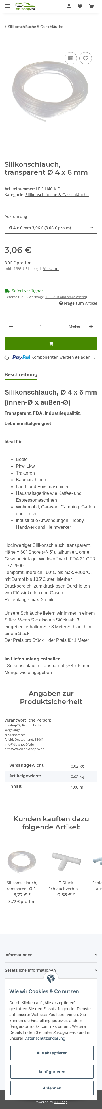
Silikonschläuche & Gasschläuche (57, 194)
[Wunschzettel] (80, 6)
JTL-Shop (60, 1101)
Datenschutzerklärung (44, 1038)
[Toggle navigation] (7, 3)
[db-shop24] (26, 6)
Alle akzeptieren (52, 1052)
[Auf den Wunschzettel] (85, 58)
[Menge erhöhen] (91, 326)
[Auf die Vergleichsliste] (71, 58)
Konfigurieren (52, 1071)
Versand (51, 268)
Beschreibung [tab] (21, 374)
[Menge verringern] (11, 326)
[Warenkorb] (91, 6)
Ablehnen (52, 1088)
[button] (68, 6)
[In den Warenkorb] (9, 42)
